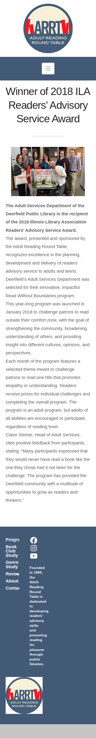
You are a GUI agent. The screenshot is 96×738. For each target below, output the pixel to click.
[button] (48, 68)
